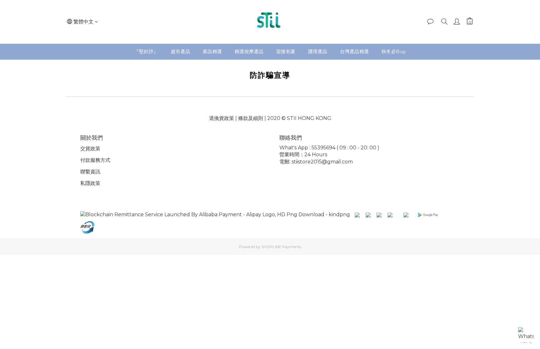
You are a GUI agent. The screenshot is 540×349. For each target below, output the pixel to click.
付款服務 (90, 160)
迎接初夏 (286, 51)
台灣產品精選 (354, 51)
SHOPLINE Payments (281, 246)
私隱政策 (90, 183)
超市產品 (180, 51)
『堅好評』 (146, 51)
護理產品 (318, 51)
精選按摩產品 (249, 51)
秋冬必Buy (394, 51)
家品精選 (212, 51)
